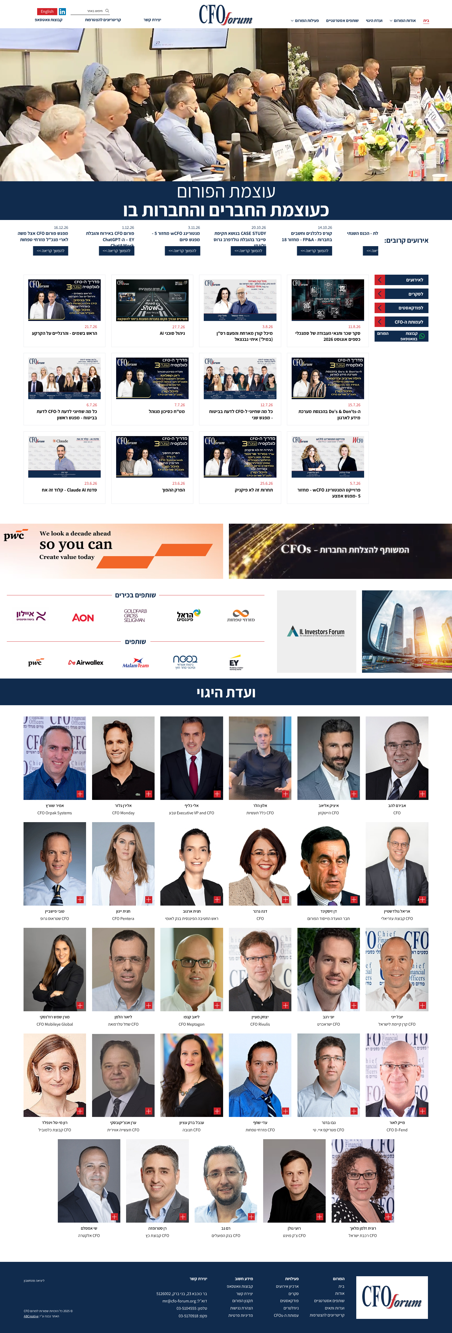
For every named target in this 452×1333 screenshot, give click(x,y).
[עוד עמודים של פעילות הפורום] (292, 20)
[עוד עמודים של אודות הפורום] (391, 20)
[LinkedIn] (62, 11)
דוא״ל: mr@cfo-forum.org (184, 1301)
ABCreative (31, 1316)
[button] (369, 251)
